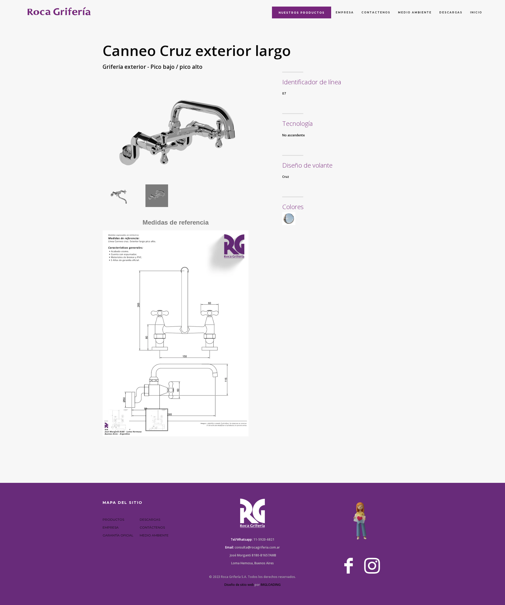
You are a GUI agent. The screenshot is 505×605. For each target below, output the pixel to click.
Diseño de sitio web (239, 584)
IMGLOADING (271, 584)
